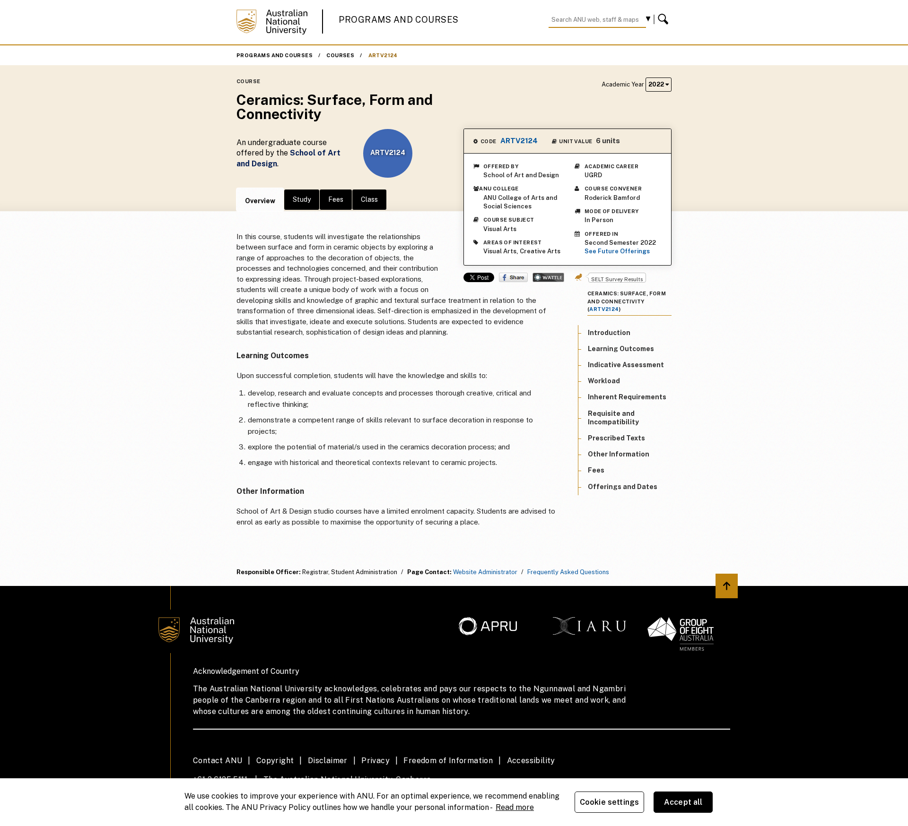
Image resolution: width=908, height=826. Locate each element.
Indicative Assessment (626, 364)
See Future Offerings (617, 251)
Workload (604, 381)
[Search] (664, 19)
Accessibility (531, 760)
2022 (656, 84)
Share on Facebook (513, 277)
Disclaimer (328, 760)
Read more (515, 807)
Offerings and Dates (622, 486)
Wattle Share (548, 277)
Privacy (375, 760)
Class (369, 199)
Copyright (275, 760)
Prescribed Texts (616, 438)
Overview (260, 201)
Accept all (683, 802)
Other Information (618, 454)
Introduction (609, 332)
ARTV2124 (383, 55)
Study (302, 199)
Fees (335, 199)
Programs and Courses (399, 20)
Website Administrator (485, 572)
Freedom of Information (448, 760)
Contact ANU (217, 760)
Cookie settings (609, 802)
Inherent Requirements (627, 397)
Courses (340, 55)
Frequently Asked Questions (568, 572)
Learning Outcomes (621, 348)
